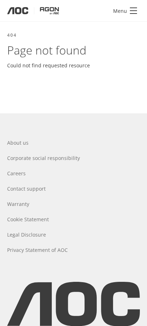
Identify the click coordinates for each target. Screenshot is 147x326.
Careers (16, 173)
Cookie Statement (28, 219)
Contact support (26, 188)
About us (18, 142)
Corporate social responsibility (43, 158)
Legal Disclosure (26, 234)
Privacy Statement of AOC (37, 250)
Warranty (18, 204)
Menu (120, 10)
